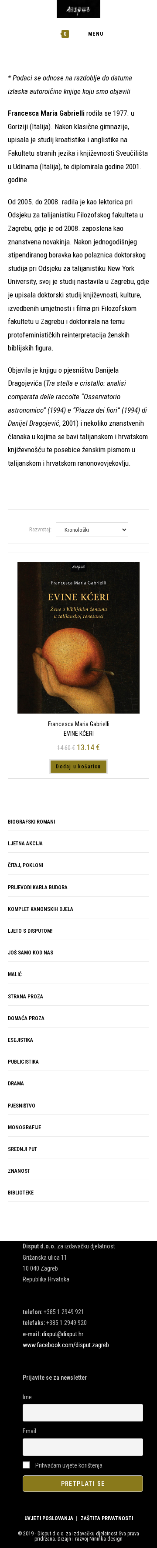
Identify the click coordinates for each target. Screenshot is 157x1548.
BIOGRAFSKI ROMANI (31, 822)
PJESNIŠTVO (21, 1106)
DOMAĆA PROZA (26, 1018)
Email (29, 1431)
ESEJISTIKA (20, 1040)
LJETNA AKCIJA (25, 844)
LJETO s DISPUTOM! (30, 931)
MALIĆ (15, 974)
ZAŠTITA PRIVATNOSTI (107, 1518)
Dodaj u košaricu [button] (78, 767)
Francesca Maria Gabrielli (78, 724)
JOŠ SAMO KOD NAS (30, 953)
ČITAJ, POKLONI (25, 865)
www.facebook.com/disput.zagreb (66, 1344)
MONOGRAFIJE (24, 1127)
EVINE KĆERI (79, 733)
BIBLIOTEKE (21, 1193)
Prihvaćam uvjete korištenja (68, 1465)
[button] (117, 85)
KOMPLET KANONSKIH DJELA (40, 909)
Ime (27, 1397)
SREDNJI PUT (22, 1149)
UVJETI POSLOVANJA (48, 1518)
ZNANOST (19, 1171)
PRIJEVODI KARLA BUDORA (38, 887)
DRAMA (16, 1084)
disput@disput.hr (62, 1334)
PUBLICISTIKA (23, 1062)
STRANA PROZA (25, 997)
